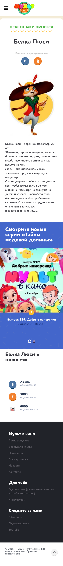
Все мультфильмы (20, 447)
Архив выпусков (19, 440)
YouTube (12, 409)
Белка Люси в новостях (22, 357)
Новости (14, 465)
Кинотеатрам (17, 500)
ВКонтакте (12, 384)
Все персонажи (18, 459)
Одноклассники (12, 397)
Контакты (15, 472)
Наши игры (16, 453)
